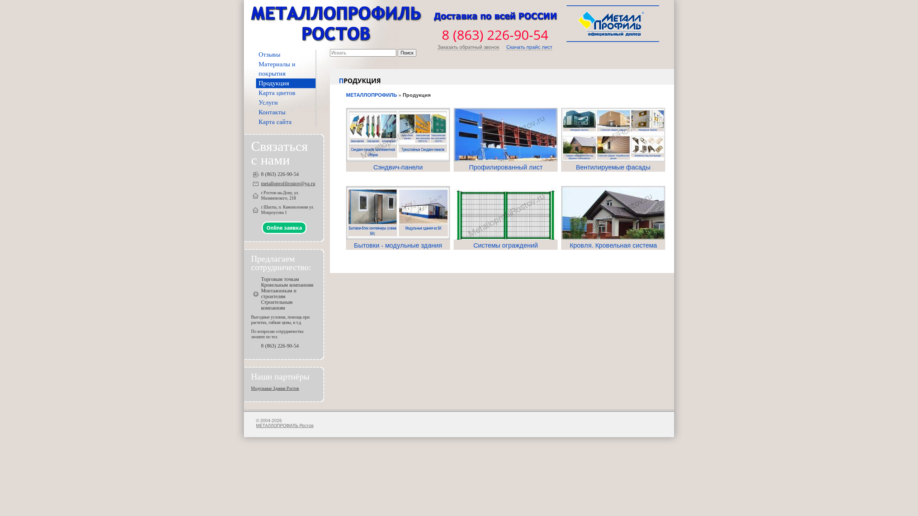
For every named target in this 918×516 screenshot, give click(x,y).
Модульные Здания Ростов (275, 388)
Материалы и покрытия (277, 69)
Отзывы (269, 54)
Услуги (268, 102)
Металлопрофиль (371, 95)
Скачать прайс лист (529, 47)
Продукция (274, 83)
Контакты (272, 112)
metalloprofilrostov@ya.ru (288, 183)
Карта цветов (277, 92)
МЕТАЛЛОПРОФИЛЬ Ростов (284, 425)
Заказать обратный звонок (468, 47)
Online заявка (284, 227)
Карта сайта (275, 121)
